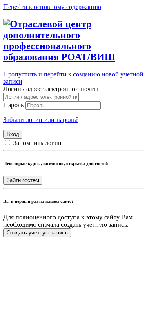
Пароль (13, 105)
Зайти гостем (23, 180)
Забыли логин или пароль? (40, 119)
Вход (13, 134)
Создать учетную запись (37, 233)
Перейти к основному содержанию (52, 6)
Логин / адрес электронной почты (50, 88)
